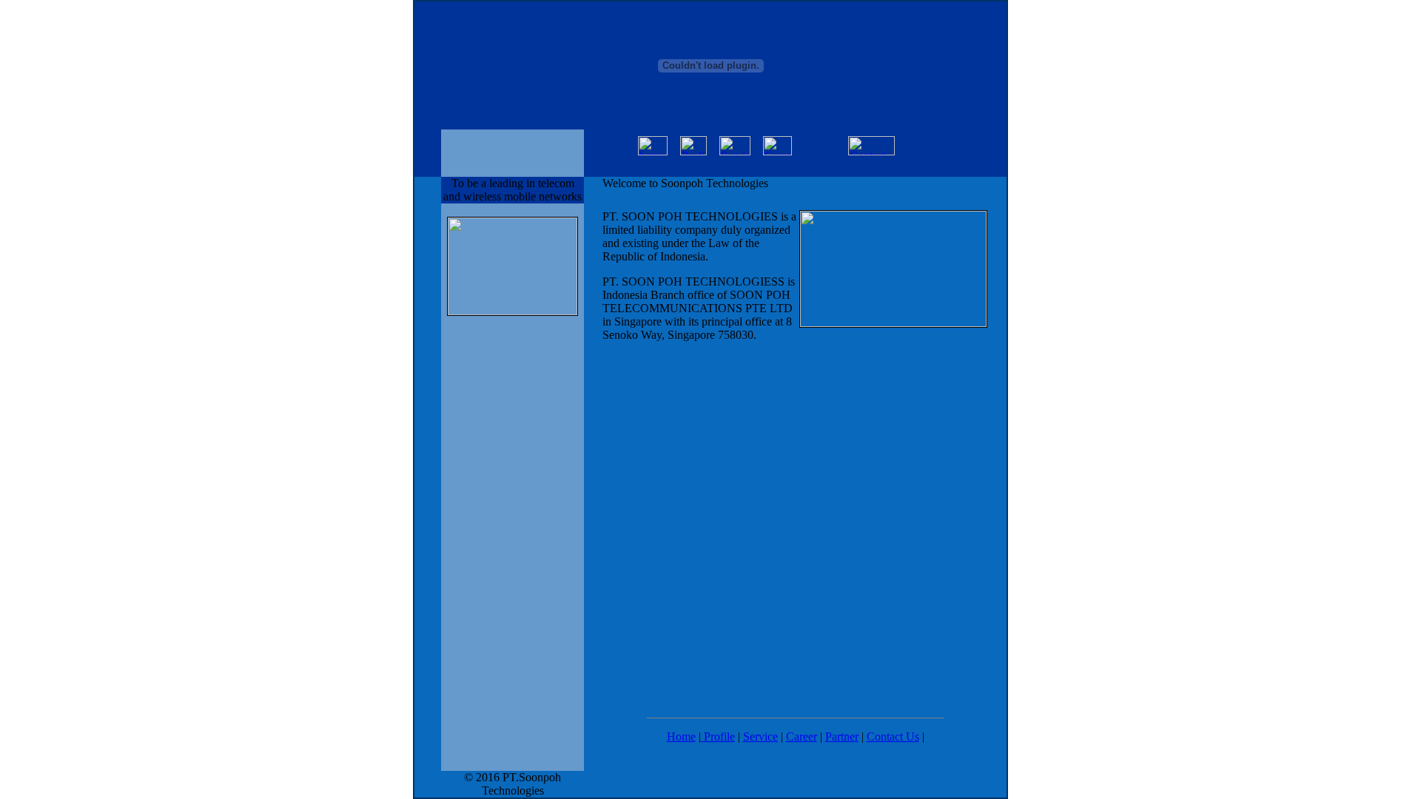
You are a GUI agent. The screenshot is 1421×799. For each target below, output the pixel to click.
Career (801, 736)
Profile (718, 736)
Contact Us (893, 736)
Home (681, 736)
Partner (842, 736)
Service (760, 736)
